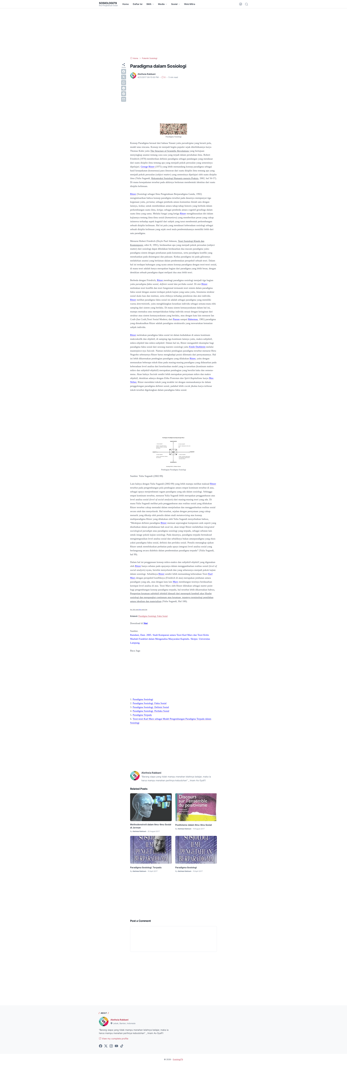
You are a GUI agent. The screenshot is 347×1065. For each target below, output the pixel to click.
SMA (148, 4)
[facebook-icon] (100, 1046)
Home (125, 4)
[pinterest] (123, 93)
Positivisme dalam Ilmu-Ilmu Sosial (193, 825)
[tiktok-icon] (121, 1046)
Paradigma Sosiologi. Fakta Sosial (153, 616)
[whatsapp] (123, 82)
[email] (123, 99)
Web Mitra (189, 4)
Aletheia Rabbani (119, 1019)
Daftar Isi (137, 4)
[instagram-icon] (111, 1046)
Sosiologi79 (108, 3)
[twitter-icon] (105, 1046)
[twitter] (123, 77)
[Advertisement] (173, 33)
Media (161, 4)
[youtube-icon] (116, 1046)
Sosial (174, 4)
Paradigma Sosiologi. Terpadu (146, 867)
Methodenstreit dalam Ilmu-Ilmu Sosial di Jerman (150, 826)
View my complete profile (114, 1038)
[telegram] (123, 88)
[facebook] (123, 71)
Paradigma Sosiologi (186, 867)
